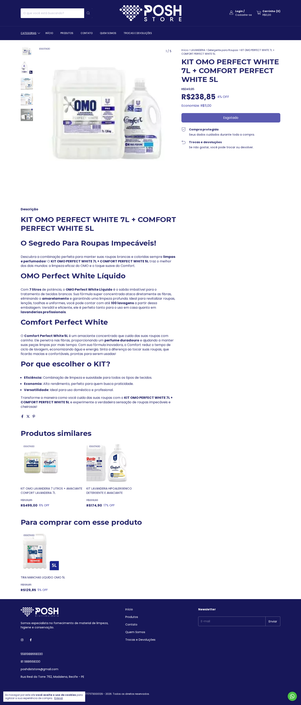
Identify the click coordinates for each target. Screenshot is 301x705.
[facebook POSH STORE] (30, 640)
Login (239, 11)
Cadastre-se (243, 15)
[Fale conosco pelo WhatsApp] (292, 696)
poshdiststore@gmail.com (39, 669)
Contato (87, 33)
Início (49, 33)
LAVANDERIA (198, 50)
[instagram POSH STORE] (22, 640)
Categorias (28, 33)
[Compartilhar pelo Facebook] (23, 416)
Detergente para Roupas (223, 50)
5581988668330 (32, 654)
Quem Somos (108, 33)
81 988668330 (30, 662)
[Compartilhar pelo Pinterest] (33, 416)
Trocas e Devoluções (138, 33)
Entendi (58, 698)
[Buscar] (88, 13)
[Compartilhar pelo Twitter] (28, 416)
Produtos (66, 33)
